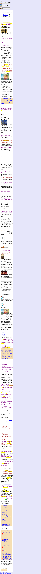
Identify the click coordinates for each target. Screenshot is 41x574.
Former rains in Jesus (5, 14)
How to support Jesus (5, 13)
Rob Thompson (4, 572)
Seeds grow (3, 332)
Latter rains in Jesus (5, 15)
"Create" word (3, 334)
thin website (10, 573)
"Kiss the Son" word (4, 335)
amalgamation (2, 288)
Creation (3, 333)
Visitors (1, 573)
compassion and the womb (7, 484)
